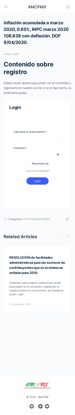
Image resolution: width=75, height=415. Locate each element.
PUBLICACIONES (40, 219)
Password (25, 148)
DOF (25, 219)
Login (37, 180)
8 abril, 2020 (11, 54)
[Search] (68, 7)
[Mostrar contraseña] (58, 154)
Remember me (40, 163)
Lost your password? (37, 170)
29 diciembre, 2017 (20, 304)
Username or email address (35, 131)
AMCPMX (37, 7)
